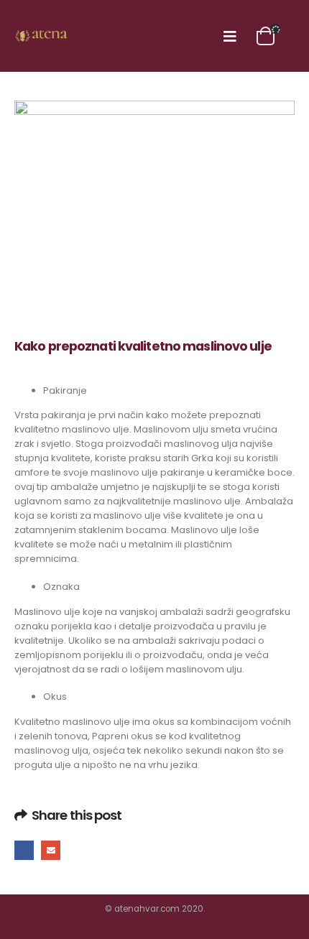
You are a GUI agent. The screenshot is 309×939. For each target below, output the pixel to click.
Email (50, 850)
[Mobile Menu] (230, 36)
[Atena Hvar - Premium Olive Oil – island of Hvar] (43, 36)
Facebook (24, 850)
